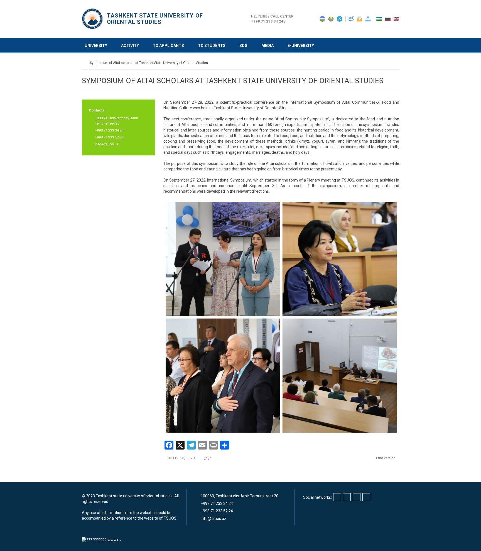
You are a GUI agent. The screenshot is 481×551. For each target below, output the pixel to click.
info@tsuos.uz (107, 144)
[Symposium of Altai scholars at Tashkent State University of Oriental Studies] (281, 317)
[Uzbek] (379, 19)
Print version (386, 458)
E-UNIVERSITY (301, 45)
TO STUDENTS (211, 45)
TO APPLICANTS (168, 45)
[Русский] (388, 19)
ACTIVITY (130, 45)
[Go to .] (84, 63)
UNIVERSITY (96, 45)
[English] (396, 19)
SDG (243, 45)
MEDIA (267, 45)
